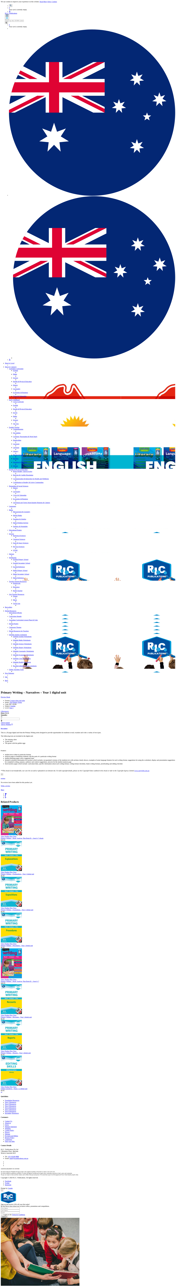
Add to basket (5, 723)
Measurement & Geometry (21, 512)
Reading (15, 458)
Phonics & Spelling (19, 455)
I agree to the (14, 1230)
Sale (6, 677)
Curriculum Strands (15, 616)
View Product (5, 836)
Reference (16, 587)
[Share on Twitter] (6, 794)
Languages (12, 506)
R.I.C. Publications (11, 13)
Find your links (10, 1141)
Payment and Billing (11, 1136)
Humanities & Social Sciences (18, 486)
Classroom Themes (15, 627)
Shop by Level (9, 363)
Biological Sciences (19, 536)
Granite (10, 1203)
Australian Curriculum (16, 369)
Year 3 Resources (10, 1106)
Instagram (8, 1200)
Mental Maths (17, 515)
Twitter (7, 1198)
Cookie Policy (9, 1130)
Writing (15, 466)
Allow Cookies (52, 2)
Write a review (5, 786)
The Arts (16, 424)
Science (15, 378)
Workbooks (12, 558)
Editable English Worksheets (22, 636)
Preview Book (5, 697)
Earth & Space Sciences (20, 543)
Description (4, 728)
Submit (4, 1231)
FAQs (7, 1125)
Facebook (8, 1196)
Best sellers (8, 607)
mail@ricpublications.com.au (18, 1158)
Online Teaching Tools (16, 669)
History (15, 385)
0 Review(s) (5, 711)
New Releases (9, 673)
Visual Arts (16, 603)
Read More (43, 2)
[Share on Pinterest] (5, 797)
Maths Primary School (20, 570)
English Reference (19, 567)
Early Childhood (14, 400)
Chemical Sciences (19, 539)
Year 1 (11, 708)
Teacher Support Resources (18, 581)
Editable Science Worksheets (22, 644)
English (15, 370)
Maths (15, 374)
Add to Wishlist (6, 724)
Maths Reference (18, 578)
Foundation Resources (12, 1100)
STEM (15, 550)
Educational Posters (15, 530)
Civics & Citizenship (19, 396)
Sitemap (7, 1134)
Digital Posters (13, 624)
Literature (16, 447)
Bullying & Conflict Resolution (23, 475)
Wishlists (8, 1128)
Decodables (17, 433)
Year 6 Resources (10, 1111)
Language (16, 444)
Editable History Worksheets (22, 647)
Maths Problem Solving (20, 523)
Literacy (15, 451)
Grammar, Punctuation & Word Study (25, 436)
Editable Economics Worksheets (23, 655)
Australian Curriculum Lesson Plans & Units (23, 620)
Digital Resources (10, 611)
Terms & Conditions (18, 1230)
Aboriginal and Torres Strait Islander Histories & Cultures (31, 503)
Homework (16, 583)
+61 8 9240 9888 (13, 1156)
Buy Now (13, 836)
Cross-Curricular (18, 402)
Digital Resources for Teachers (19, 631)
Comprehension (18, 429)
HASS (15, 413)
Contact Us (8, 1121)
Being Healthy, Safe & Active (22, 471)
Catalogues (8, 1139)
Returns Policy (9, 1138)
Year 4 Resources (10, 1108)
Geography (16, 389)
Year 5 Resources (10, 1109)
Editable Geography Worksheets (23, 651)
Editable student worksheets (18, 635)
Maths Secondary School (21, 574)
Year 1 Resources (10, 1102)
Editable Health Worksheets (22, 662)
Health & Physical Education (22, 381)
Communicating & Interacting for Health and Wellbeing (31, 479)
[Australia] (94, 358)
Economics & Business (20, 392)
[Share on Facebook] (5, 796)
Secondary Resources (12, 1113)
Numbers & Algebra (19, 519)
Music (15, 600)
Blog (6, 680)
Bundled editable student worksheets (25, 666)
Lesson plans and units (17, 700)
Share (2, 790)
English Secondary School (21, 563)
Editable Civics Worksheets (22, 658)
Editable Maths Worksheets (22, 640)
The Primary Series (16, 702)
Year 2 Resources (10, 1104)
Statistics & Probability (20, 526)
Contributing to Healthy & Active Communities (28, 482)
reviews (3, 778)
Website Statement (11, 1127)
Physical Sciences (18, 547)
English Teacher (14, 427)
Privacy (7, 1132)
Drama (15, 596)
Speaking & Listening (20, 462)
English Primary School (20, 559)
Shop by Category (11, 367)
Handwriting (17, 440)
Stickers (11, 554)
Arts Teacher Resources (16, 594)
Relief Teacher (17, 591)
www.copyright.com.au (141, 771)
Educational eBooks (15, 613)
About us (8, 1123)
